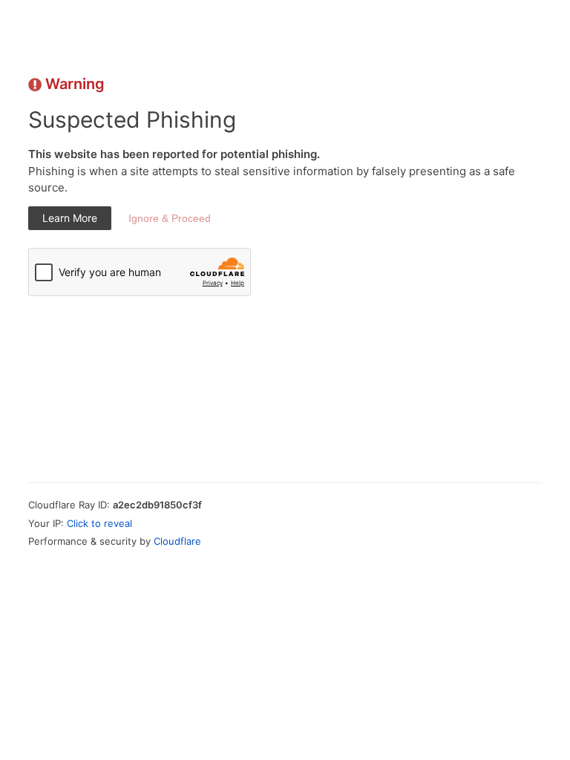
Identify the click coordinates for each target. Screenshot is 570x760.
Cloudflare (177, 541)
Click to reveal (99, 523)
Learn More (69, 218)
